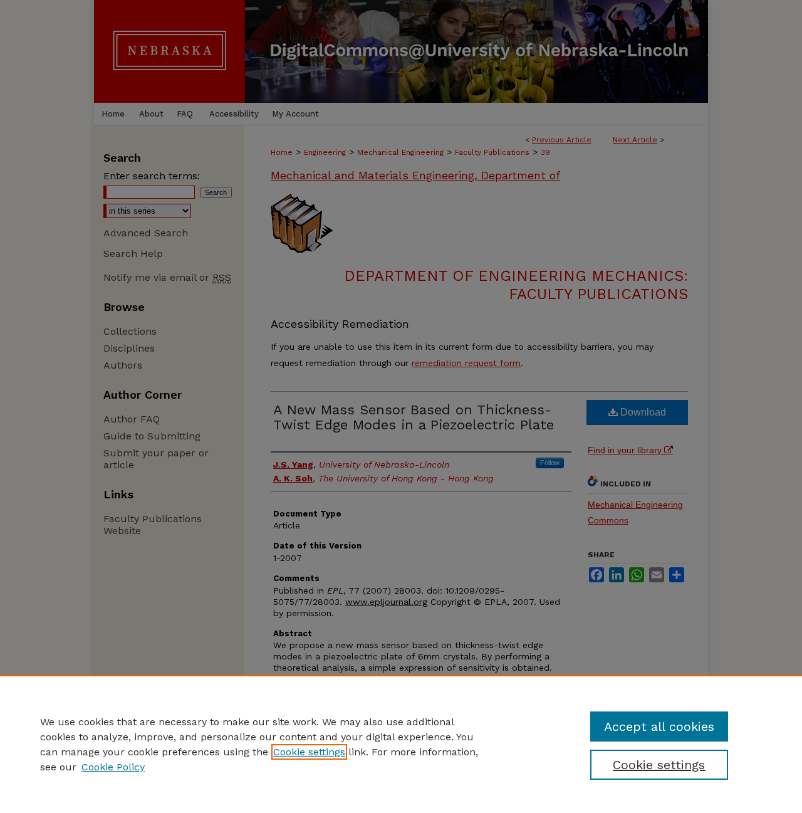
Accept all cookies (659, 726)
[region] (401, 744)
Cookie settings (309, 752)
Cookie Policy (113, 767)
